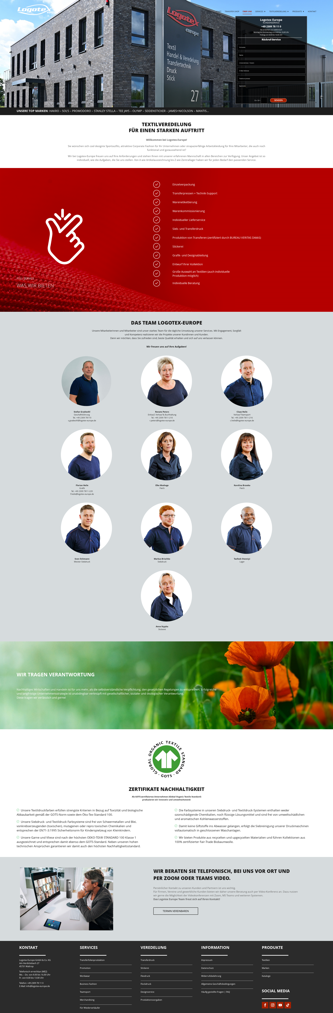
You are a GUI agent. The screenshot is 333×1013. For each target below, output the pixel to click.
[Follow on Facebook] (265, 1005)
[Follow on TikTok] (287, 1005)
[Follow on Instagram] (272, 1005)
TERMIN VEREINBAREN (176, 911)
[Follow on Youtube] (280, 1005)
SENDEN (278, 100)
